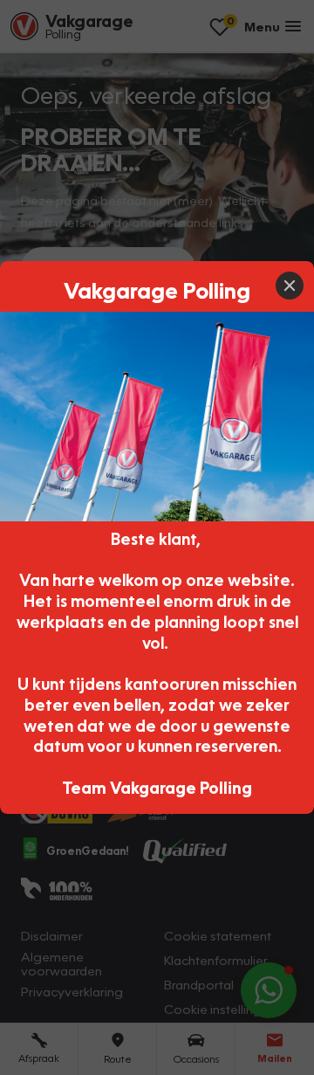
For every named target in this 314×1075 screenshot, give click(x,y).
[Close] (290, 286)
